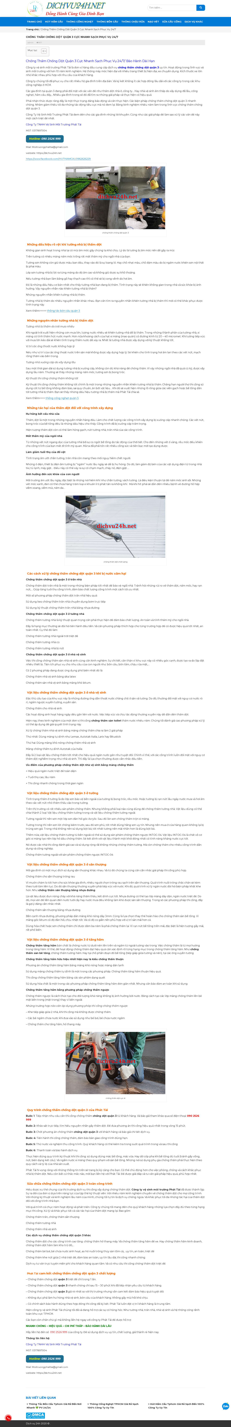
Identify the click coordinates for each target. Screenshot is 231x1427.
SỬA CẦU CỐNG (172, 21)
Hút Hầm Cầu (54, 21)
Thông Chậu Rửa (133, 21)
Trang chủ (34, 21)
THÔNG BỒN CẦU (107, 21)
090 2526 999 (44, 138)
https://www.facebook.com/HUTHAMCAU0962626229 (58, 158)
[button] (42, 51)
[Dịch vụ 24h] (66, 8)
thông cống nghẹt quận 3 (62, 398)
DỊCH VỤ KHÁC (194, 21)
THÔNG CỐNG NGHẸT (79, 21)
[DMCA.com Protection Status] (35, 1415)
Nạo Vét (153, 21)
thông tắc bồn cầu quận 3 (63, 310)
